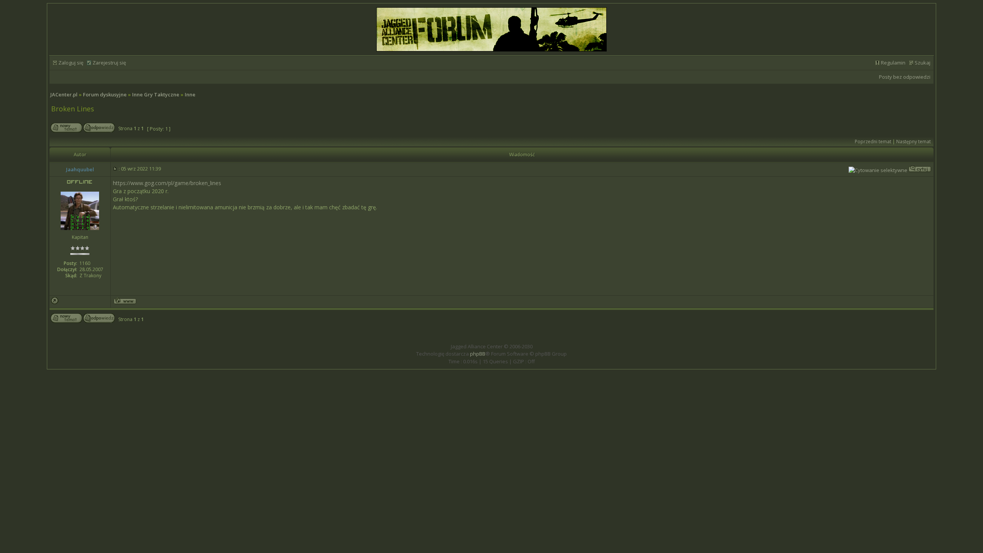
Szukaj (922, 62)
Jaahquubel (80, 169)
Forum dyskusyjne (105, 94)
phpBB (477, 353)
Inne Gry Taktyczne (155, 94)
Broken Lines (72, 108)
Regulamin (893, 62)
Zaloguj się (70, 62)
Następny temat (913, 141)
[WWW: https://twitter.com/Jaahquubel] (125, 302)
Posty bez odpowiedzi (904, 76)
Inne (190, 94)
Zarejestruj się (109, 62)
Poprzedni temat (873, 141)
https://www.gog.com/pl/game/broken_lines (167, 183)
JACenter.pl (64, 94)
